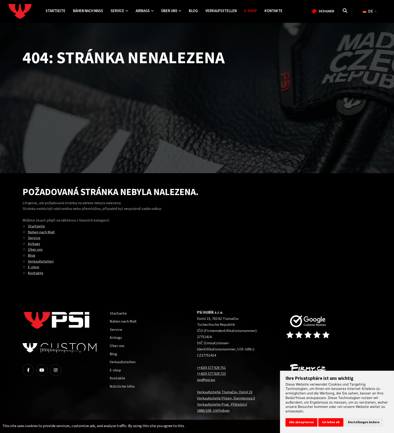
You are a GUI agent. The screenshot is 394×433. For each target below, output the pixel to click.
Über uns (35, 249)
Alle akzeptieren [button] (301, 422)
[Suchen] (345, 11)
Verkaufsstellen (41, 261)
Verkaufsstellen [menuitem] (221, 11)
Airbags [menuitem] (143, 11)
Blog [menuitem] (193, 11)
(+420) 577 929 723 (211, 373)
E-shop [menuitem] (250, 11)
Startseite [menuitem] (55, 11)
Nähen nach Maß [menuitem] (88, 11)
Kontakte (35, 273)
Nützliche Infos (122, 386)
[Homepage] (25, 11)
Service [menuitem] (117, 11)
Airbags (34, 244)
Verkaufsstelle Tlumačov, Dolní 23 (224, 392)
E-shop (33, 267)
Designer (326, 11)
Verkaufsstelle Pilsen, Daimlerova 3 (226, 398)
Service (34, 238)
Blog (31, 255)
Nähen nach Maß (41, 232)
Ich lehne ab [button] (331, 422)
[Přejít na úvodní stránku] (316, 327)
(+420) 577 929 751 (211, 367)
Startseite (36, 226)
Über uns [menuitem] (169, 11)
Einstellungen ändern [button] (363, 422)
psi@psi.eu (206, 380)
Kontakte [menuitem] (273, 11)
